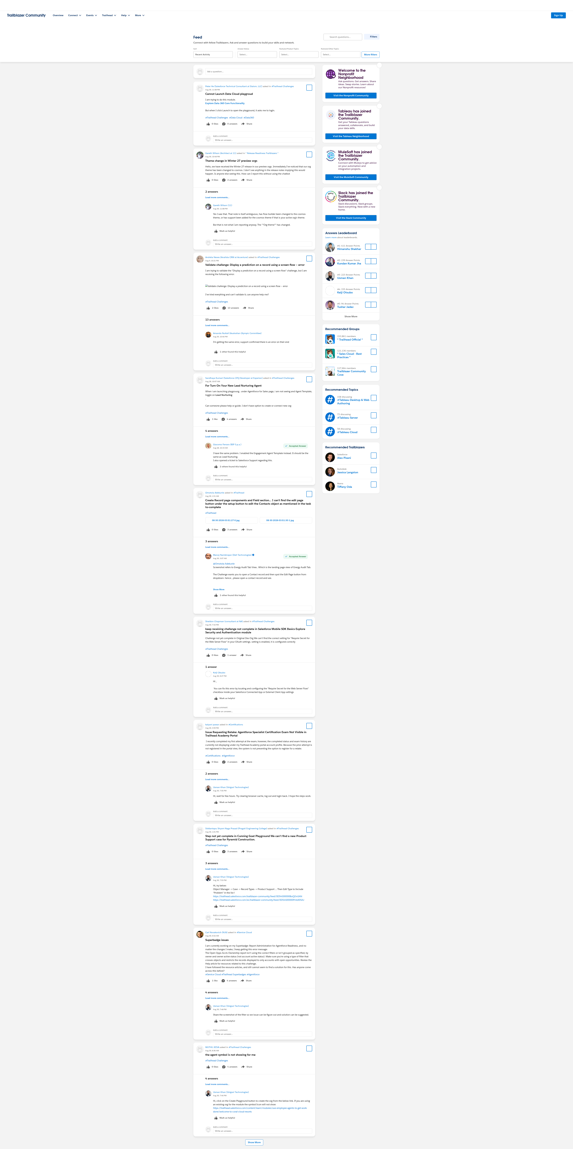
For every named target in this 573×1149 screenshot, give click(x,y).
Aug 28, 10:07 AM (212, 381)
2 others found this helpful (233, 466)
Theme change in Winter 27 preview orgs (231, 160)
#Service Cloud (244, 932)
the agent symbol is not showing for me (230, 1054)
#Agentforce (228, 755)
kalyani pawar (212, 724)
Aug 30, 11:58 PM (212, 89)
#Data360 (249, 117)
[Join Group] (373, 337)
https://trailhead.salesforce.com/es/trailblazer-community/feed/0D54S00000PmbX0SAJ (258, 899)
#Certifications (235, 724)
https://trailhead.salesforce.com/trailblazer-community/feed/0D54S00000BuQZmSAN (257, 896)
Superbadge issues (217, 940)
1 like (215, 419)
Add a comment (220, 136)
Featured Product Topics (289, 48)
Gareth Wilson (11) (222, 205)
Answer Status (243, 48)
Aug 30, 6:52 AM (212, 935)
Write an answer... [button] (224, 140)
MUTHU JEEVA (212, 1047)
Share (246, 124)
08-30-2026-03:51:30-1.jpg (280, 520)
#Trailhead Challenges (283, 86)
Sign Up (558, 15)
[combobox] (213, 52)
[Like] (208, 308)
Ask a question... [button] (215, 71)
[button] (351, 96)
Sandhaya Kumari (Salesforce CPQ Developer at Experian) (234, 378)
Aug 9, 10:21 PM (212, 260)
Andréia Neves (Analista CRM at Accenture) (226, 257)
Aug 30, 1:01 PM (212, 832)
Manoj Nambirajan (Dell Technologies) (232, 555)
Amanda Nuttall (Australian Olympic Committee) (237, 333)
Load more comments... (217, 197)
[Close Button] (379, 65)
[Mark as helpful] (216, 351)
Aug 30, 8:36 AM (212, 1050)
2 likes (215, 308)
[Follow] (368, 246)
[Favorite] (309, 87)
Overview (58, 15)
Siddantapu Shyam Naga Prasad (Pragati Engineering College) (236, 828)
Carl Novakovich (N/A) (216, 932)
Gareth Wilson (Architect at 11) (220, 153)
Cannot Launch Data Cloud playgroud (229, 94)
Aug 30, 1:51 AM (212, 496)
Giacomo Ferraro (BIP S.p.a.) (227, 444)
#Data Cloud (235, 117)
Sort (195, 48)
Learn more (331, 237)
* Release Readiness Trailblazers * (262, 153)
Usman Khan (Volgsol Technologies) (231, 787)
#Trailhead (239, 492)
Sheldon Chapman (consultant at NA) (224, 621)
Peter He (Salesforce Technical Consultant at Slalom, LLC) (233, 86)
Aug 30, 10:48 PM (212, 156)
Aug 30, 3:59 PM (212, 728)
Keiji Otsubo (219, 672)
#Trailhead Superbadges (233, 974)
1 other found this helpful (233, 351)
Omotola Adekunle (214, 492)
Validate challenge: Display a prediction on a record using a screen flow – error (255, 264)
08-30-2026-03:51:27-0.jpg (225, 520)
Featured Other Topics (330, 48)
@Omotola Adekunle (224, 563)
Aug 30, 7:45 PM (212, 624)
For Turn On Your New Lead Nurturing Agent (233, 385)
